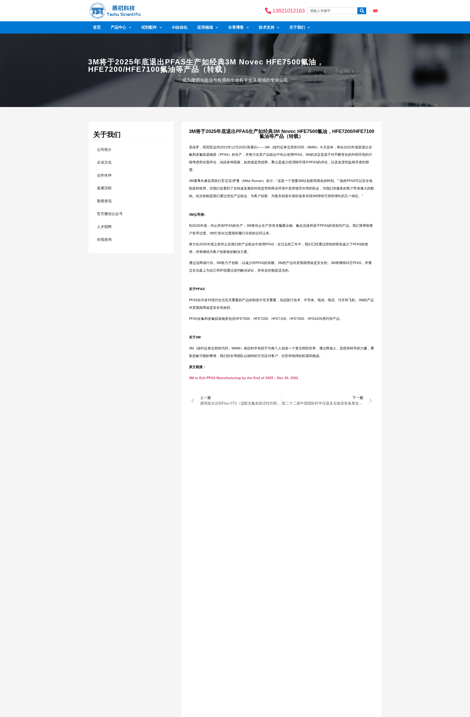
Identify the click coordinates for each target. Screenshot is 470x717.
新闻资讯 (104, 201)
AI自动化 (180, 27)
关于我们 (297, 27)
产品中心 (118, 27)
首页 (97, 27)
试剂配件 (149, 27)
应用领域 (205, 27)
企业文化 (104, 162)
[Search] (361, 10)
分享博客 (236, 27)
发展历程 (104, 188)
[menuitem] (375, 11)
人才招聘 (104, 227)
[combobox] (332, 10)
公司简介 (104, 149)
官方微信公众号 (110, 214)
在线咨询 (104, 239)
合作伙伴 (104, 175)
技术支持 (266, 27)
